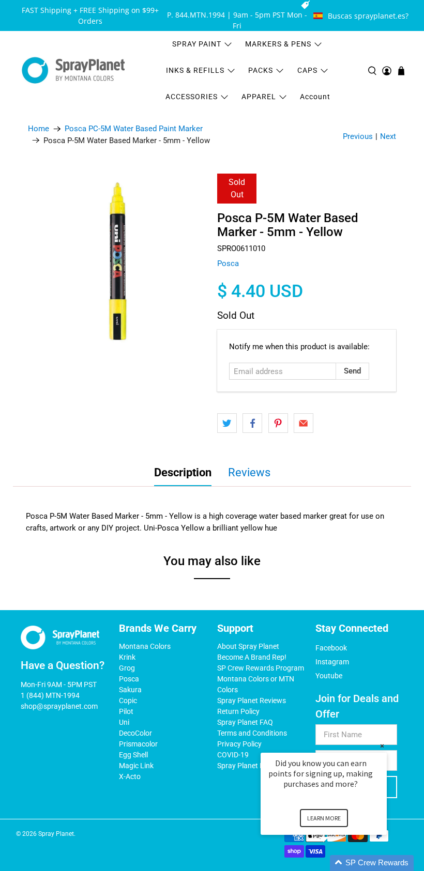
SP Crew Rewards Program (260, 668)
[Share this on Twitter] (227, 423)
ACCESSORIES (191, 96)
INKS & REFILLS (195, 70)
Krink (127, 657)
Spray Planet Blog (245, 765)
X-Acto (130, 776)
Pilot (126, 711)
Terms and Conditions (252, 733)
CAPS (307, 70)
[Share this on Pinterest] (278, 423)
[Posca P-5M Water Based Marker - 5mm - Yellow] (117, 263)
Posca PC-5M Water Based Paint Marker (134, 129)
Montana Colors (145, 646)
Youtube (328, 676)
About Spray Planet (248, 646)
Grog (127, 668)
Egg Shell (133, 755)
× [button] (382, 746)
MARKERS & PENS (278, 44)
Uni (124, 722)
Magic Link (136, 765)
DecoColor (135, 733)
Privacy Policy (239, 744)
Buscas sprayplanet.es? (368, 16)
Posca (228, 263)
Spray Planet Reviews (251, 700)
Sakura (130, 690)
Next (388, 136)
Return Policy (238, 711)
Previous (358, 136)
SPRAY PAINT (196, 44)
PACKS (260, 70)
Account (315, 96)
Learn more (324, 818)
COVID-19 (233, 755)
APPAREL (258, 96)
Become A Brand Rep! (251, 657)
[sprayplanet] (73, 70)
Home (38, 129)
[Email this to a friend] (303, 423)
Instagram (332, 662)
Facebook (331, 648)
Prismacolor (138, 744)
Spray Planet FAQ (245, 722)
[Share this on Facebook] (252, 423)
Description (182, 472)
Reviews (249, 472)
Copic (128, 700)
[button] (336, 863)
